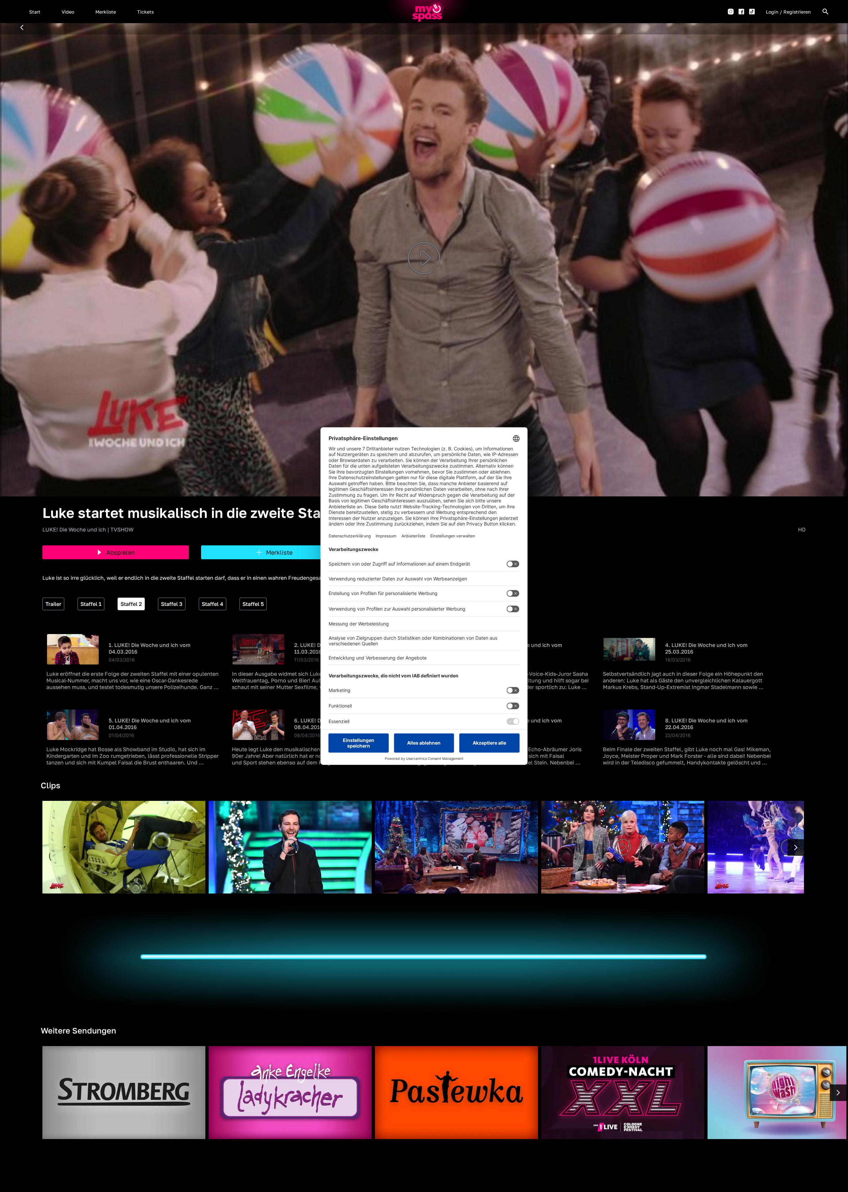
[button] (35, 12)
